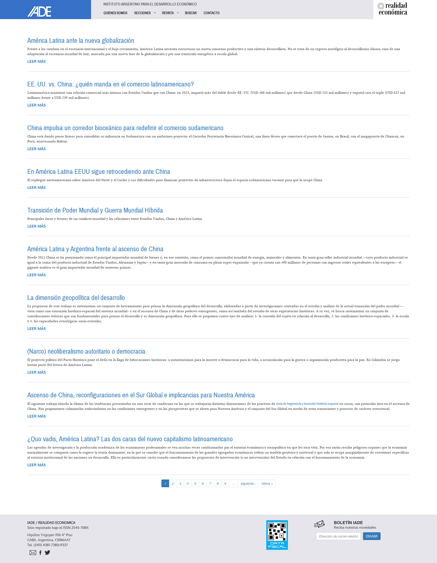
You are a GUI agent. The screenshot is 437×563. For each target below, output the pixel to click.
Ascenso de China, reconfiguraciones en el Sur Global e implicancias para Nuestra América (141, 395)
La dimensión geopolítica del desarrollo (76, 297)
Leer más (36, 61)
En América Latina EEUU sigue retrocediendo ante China (98, 171)
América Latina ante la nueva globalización (80, 40)
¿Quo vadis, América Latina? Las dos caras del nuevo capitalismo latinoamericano (130, 439)
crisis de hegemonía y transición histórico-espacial (306, 403)
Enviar (372, 536)
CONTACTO (212, 13)
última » (267, 483)
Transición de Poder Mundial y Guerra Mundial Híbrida (95, 210)
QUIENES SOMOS (115, 13)
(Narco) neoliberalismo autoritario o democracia (86, 351)
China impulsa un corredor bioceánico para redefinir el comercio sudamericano (125, 128)
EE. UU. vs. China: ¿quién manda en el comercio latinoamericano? (110, 84)
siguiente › (248, 483)
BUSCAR (191, 13)
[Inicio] (45, 8)
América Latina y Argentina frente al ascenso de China (95, 249)
